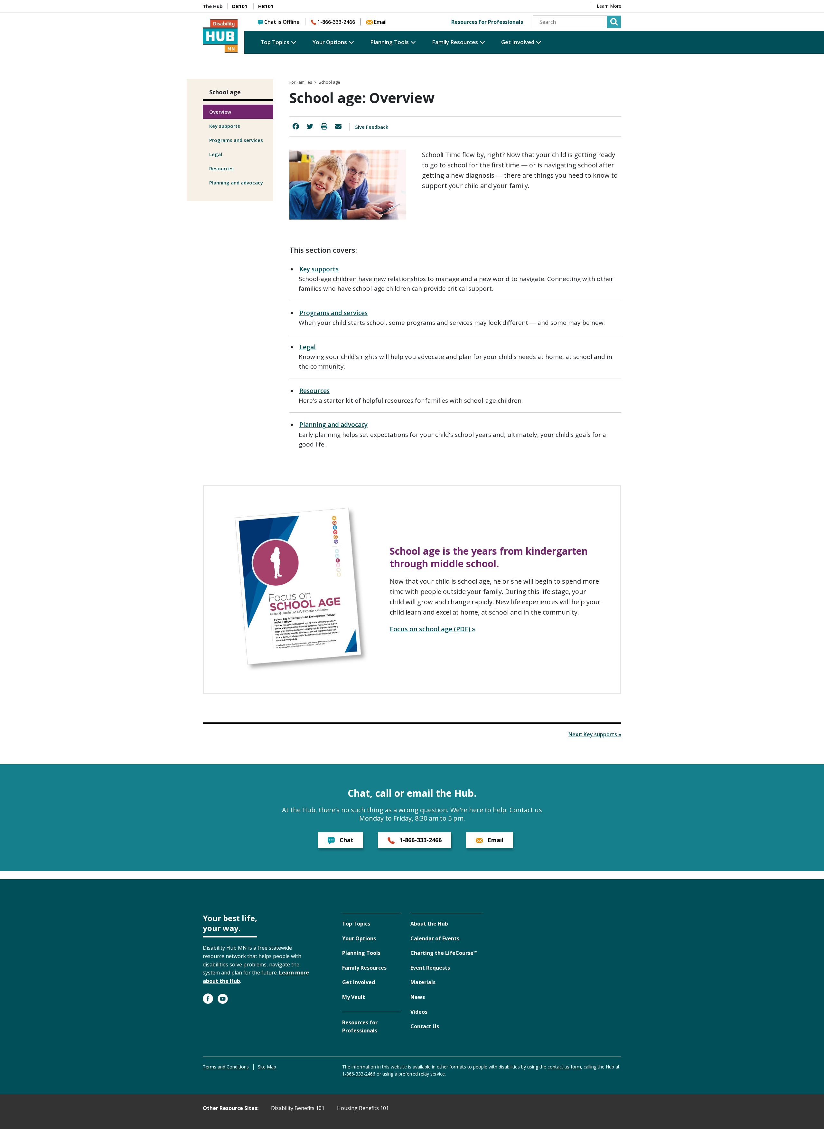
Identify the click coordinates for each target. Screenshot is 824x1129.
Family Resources (455, 42)
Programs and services (236, 140)
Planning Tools (389, 42)
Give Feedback (371, 127)
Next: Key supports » (594, 734)
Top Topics (274, 42)
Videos (418, 1011)
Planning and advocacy (236, 182)
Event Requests (430, 967)
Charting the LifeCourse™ (443, 952)
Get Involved (517, 42)
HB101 (266, 6)
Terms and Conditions (226, 1067)
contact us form (564, 1067)
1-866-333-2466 (336, 21)
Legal (215, 154)
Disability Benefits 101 (297, 1108)
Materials (422, 982)
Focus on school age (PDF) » (432, 629)
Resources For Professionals (487, 21)
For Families (300, 82)
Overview (220, 111)
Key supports (224, 126)
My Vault (353, 997)
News (417, 997)
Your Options (330, 42)
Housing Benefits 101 (363, 1108)
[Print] (324, 126)
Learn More (609, 6)
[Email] (338, 126)
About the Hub (429, 923)
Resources (221, 168)
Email (380, 21)
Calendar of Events (434, 938)
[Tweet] (310, 126)
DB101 (240, 6)
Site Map (267, 1067)
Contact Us (424, 1026)
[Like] (296, 126)
